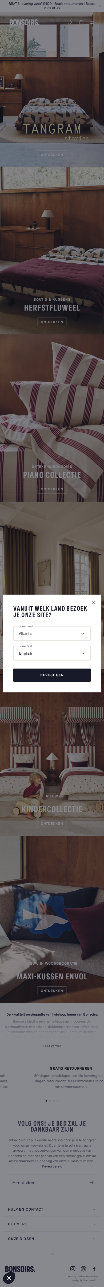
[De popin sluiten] (93, 602)
